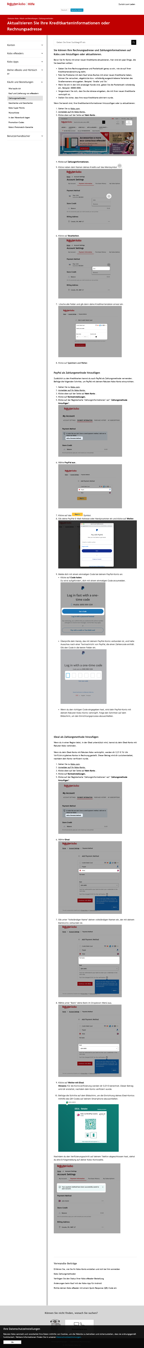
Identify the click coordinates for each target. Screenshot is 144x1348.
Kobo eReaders (15, 53)
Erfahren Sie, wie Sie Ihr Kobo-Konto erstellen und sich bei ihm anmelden (87, 1269)
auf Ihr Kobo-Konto (76, 111)
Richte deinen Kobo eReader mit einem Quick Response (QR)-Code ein (85, 1288)
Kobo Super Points (17, 108)
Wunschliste (14, 112)
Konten (11, 45)
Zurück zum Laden (126, 4)
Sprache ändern (76, 10)
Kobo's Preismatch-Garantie (21, 127)
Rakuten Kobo (13, 18)
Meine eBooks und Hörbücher (22, 72)
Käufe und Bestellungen (29, 18)
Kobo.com (75, 108)
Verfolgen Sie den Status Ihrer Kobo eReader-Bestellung (79, 1278)
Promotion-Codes (16, 122)
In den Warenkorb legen (19, 117)
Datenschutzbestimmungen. (69, 1337)
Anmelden (62, 111)
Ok (12, 1342)
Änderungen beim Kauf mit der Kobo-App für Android (78, 1283)
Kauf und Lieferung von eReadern (24, 93)
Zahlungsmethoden (46, 18)
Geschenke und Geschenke (21, 103)
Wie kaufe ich (15, 88)
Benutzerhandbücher (18, 136)
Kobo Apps (12, 61)
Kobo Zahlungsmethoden (65, 1274)
